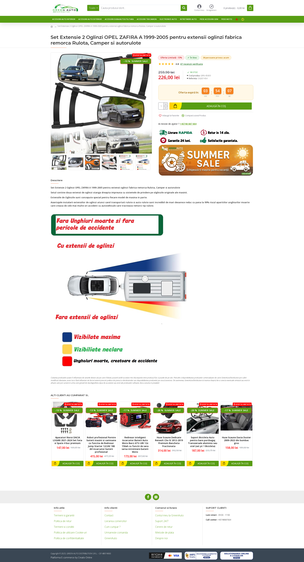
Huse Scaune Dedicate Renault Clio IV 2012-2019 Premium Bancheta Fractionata (169, 442)
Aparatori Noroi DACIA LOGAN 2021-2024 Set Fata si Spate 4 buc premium (67, 440)
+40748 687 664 (188, 123)
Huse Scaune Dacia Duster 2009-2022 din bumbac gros (236, 440)
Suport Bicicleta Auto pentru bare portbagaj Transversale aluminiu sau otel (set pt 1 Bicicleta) (202, 442)
